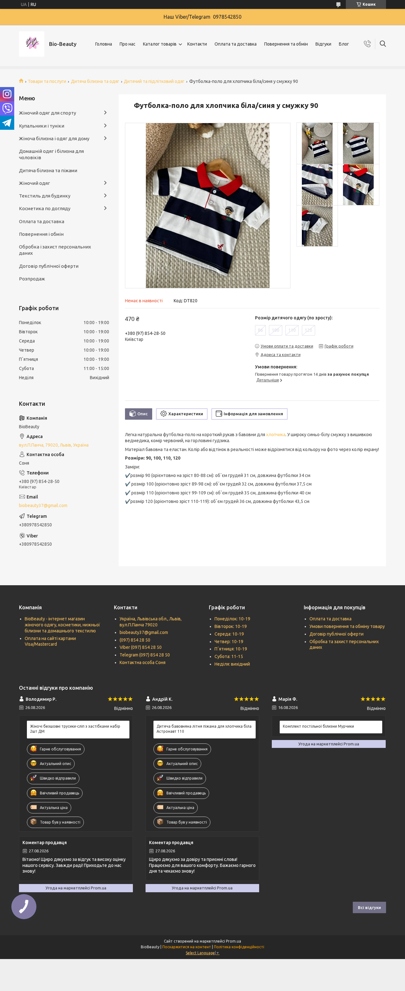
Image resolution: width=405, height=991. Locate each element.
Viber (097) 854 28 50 (141, 647)
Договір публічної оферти (48, 266)
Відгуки (323, 44)
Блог (344, 44)
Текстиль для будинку (44, 195)
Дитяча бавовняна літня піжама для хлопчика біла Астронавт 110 (204, 728)
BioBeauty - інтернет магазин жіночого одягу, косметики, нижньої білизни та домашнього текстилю (62, 624)
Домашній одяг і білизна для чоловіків (51, 154)
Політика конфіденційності (239, 947)
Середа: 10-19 (229, 634)
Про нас (127, 44)
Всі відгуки (369, 907)
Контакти (197, 44)
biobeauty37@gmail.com (43, 505)
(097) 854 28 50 (135, 640)
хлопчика (275, 434)
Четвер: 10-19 (229, 641)
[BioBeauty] (31, 44)
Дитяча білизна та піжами (48, 170)
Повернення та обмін (286, 44)
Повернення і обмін (41, 234)
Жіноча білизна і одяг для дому (54, 138)
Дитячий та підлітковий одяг (154, 81)
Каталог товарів (160, 44)
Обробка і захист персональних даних (55, 250)
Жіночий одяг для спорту (47, 113)
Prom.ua (233, 941)
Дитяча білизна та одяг (95, 81)
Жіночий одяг (34, 183)
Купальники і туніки (41, 126)
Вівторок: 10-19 (231, 626)
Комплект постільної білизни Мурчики (318, 726)
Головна (103, 44)
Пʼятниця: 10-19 (231, 648)
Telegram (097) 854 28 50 (145, 654)
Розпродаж (32, 278)
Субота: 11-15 (229, 656)
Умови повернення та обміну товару (347, 626)
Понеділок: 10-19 (232, 618)
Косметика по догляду (44, 208)
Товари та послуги (47, 81)
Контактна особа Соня (142, 662)
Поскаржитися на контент (186, 947)
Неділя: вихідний (232, 664)
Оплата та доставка (236, 44)
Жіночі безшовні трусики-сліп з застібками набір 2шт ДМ (75, 728)
